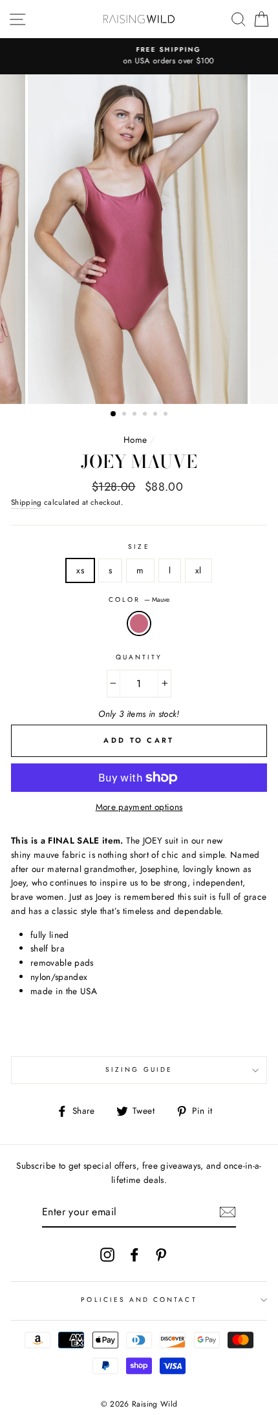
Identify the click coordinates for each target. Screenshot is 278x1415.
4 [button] (146, 415)
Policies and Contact (139, 1299)
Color (139, 599)
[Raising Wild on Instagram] (107, 1254)
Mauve (139, 623)
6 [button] (167, 415)
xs (80, 570)
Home (135, 439)
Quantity (139, 657)
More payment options (139, 806)
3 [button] (136, 415)
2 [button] (125, 415)
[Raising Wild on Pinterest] (161, 1254)
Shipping (26, 502)
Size (138, 546)
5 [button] (156, 415)
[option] (139, 56)
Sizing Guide (139, 1069)
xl (198, 570)
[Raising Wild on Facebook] (134, 1254)
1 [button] (114, 414)
